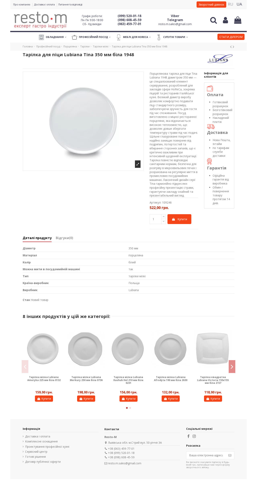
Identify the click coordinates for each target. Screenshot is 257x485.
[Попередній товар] (231, 46)
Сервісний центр (36, 451)
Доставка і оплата (44, 4)
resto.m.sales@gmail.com (175, 24)
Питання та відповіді (70, 4)
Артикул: (155, 202)
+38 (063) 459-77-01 (121, 448)
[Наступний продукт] (233, 46)
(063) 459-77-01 (129, 24)
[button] (231, 37)
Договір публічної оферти (43, 462)
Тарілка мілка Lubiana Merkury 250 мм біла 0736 (86, 378)
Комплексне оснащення (41, 441)
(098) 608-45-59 (129, 20)
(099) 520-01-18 (129, 16)
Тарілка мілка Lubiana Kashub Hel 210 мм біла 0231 (128, 380)
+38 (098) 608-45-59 (121, 457)
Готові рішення (35, 457)
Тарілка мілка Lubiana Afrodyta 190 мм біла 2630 (170, 378)
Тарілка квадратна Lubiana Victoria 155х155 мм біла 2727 (213, 380)
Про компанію (22, 4)
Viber (175, 16)
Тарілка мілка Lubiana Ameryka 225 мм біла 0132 (44, 378)
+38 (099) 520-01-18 (121, 453)
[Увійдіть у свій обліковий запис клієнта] (225, 20)
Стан (26, 300)
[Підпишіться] (230, 455)
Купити (182, 219)
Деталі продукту (37, 238)
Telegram (175, 20)
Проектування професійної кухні (47, 446)
